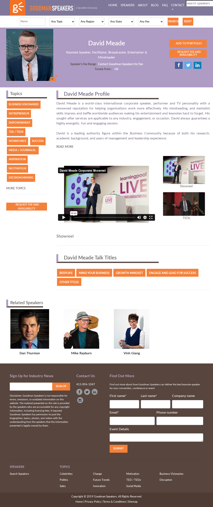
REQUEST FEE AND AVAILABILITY (188, 53)
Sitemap (132, 502)
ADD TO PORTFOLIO (188, 43)
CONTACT (177, 5)
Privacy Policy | (93, 502)
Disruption (166, 480)
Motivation (132, 474)
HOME (113, 5)
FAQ (165, 5)
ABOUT (143, 5)
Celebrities (66, 474)
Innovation (99, 486)
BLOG (155, 5)
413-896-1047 (85, 384)
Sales (63, 486)
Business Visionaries (171, 474)
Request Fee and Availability (26, 206)
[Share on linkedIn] (197, 65)
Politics (64, 480)
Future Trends (101, 480)
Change (97, 474)
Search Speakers (19, 474)
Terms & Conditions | (115, 502)
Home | (80, 502)
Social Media (133, 486)
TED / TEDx (133, 480)
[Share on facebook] (179, 65)
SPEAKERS (128, 5)
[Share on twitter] (188, 65)
